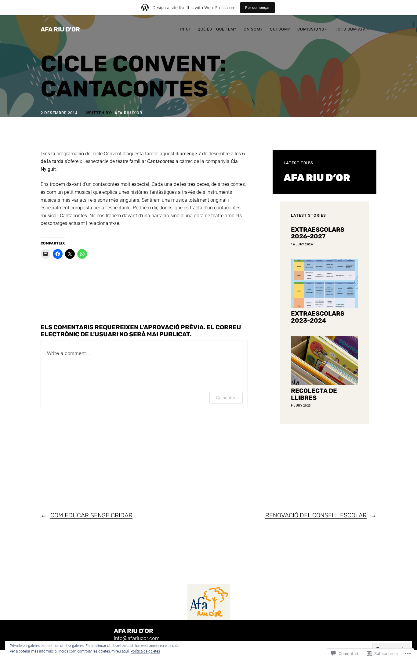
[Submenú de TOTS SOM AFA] (368, 29)
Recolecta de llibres (314, 394)
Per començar (257, 7)
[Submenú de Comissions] (326, 29)
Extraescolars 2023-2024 (317, 317)
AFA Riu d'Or (60, 29)
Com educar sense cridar (91, 515)
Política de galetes (145, 651)
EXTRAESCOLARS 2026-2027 (317, 233)
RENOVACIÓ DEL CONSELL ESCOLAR (316, 515)
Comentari (226, 397)
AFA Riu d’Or (128, 112)
